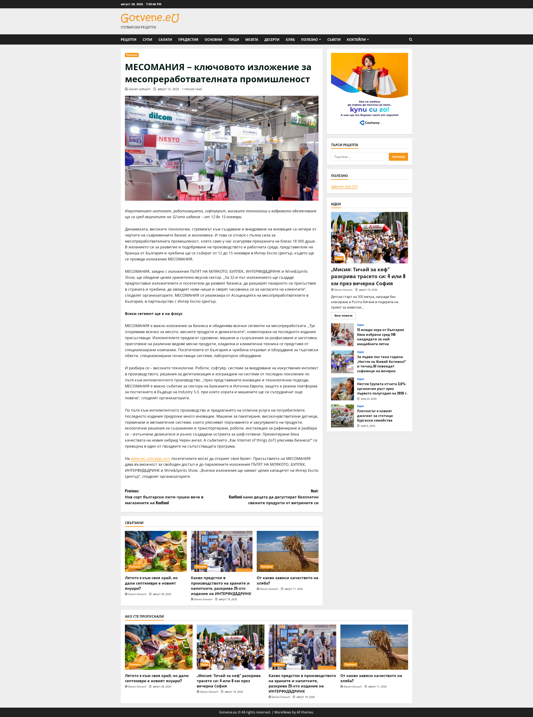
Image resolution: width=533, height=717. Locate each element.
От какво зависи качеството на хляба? (287, 580)
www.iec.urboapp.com (150, 458)
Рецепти (128, 39)
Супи (147, 39)
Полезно (309, 39)
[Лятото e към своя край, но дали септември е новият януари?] (156, 551)
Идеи (338, 258)
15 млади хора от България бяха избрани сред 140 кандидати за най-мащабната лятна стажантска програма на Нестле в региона (342, 334)
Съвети (334, 39)
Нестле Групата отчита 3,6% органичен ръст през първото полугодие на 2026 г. (342, 388)
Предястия (188, 39)
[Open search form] (410, 39)
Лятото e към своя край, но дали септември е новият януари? (151, 583)
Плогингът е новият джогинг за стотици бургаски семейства (342, 416)
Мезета (251, 39)
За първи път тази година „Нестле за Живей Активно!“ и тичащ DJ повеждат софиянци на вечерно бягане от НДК (342, 361)
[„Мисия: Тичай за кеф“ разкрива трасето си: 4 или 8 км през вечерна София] (369, 237)
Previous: (164, 496)
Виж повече (345, 316)
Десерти (271, 39)
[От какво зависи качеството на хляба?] (288, 551)
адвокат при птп (344, 186)
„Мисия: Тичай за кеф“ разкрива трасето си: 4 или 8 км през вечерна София (368, 275)
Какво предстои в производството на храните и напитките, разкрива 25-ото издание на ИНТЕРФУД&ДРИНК (221, 585)
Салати (165, 39)
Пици (233, 39)
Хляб (290, 39)
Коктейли (356, 39)
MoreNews (282, 712)
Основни (213, 39)
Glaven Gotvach (139, 89)
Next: (274, 496)
